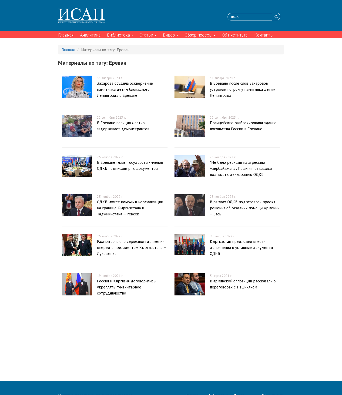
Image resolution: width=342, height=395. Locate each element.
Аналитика (90, 35)
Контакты (263, 35)
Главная (66, 35)
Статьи (147, 35)
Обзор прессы (199, 35)
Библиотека (119, 35)
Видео (169, 35)
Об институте (235, 35)
